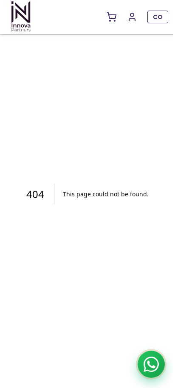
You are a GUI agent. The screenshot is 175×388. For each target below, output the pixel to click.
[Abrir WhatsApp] (151, 364)
